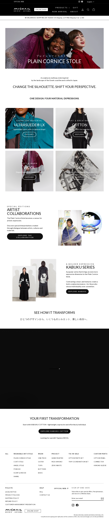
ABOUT (74, 11)
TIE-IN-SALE (74, 454)
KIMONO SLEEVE (100, 465)
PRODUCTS (61, 8)
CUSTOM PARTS (100, 454)
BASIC (40, 473)
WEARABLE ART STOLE (23, 454)
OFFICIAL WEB (19, 1)
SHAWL (16, 476)
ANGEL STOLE (19, 465)
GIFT (75, 8)
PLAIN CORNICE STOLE (22, 458)
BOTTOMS (42, 469)
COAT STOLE (18, 462)
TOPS (40, 465)
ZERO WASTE (57, 465)
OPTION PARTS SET (76, 458)
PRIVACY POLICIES (12, 495)
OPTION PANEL (99, 458)
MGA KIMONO (57, 462)
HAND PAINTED (57, 458)
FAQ (41, 492)
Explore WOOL (63, 438)
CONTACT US (45, 495)
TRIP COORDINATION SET (78, 462)
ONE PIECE (42, 458)
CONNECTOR (99, 462)
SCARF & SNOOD (20, 473)
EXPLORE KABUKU (77, 291)
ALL (6, 454)
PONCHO (17, 469)
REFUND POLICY (11, 501)
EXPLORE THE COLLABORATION (25, 236)
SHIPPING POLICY (12, 498)
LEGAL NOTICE (10, 492)
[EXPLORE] (29, 128)
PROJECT (56, 454)
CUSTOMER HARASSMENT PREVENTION (20, 504)
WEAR (40, 454)
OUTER (41, 462)
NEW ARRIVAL (59, 11)
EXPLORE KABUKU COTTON (54, 431)
